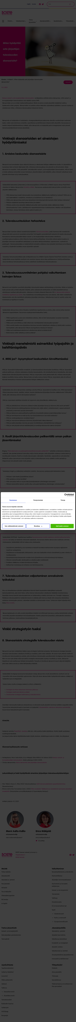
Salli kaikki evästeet (62, 526)
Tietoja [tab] (63, 500)
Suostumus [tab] (13, 500)
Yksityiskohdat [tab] (38, 500)
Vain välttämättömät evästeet (14, 526)
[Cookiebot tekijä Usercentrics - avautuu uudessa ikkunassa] (66, 495)
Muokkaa (37, 526)
